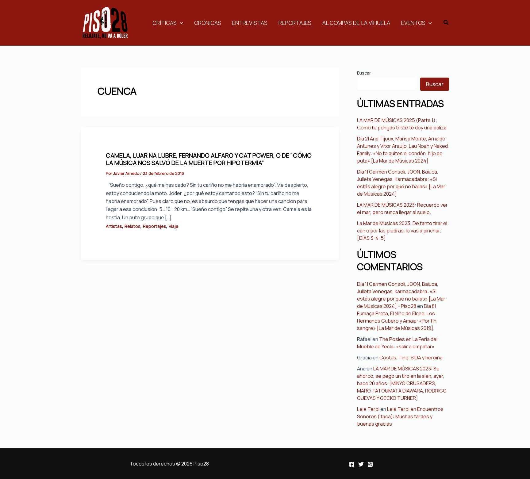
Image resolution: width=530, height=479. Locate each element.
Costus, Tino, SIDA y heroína (411, 357)
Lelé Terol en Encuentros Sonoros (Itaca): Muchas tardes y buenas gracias (400, 416)
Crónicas (207, 22)
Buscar (364, 73)
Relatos (132, 226)
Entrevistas (249, 22)
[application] (180, 22)
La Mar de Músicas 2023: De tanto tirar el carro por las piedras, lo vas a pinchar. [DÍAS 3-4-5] (402, 230)
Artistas (114, 226)
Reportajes (294, 22)
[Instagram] (370, 464)
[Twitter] (361, 464)
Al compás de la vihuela (356, 22)
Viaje (174, 226)
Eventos (413, 22)
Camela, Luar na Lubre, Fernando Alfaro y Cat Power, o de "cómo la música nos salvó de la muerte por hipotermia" (209, 159)
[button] (446, 23)
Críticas (164, 22)
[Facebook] (352, 464)
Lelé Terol (368, 409)
